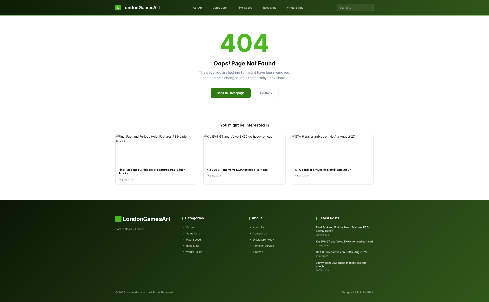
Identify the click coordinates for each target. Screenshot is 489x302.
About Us (258, 227)
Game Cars (220, 7)
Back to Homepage (230, 93)
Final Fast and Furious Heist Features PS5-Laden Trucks (342, 229)
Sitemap (258, 251)
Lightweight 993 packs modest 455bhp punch (341, 264)
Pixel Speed (244, 7)
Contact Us (260, 233)
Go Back (266, 93)
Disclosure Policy (263, 239)
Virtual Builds (295, 7)
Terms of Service (263, 245)
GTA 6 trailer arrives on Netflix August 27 (323, 169)
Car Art (197, 7)
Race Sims (269, 7)
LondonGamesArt (138, 7)
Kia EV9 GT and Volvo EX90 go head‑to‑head (237, 169)
